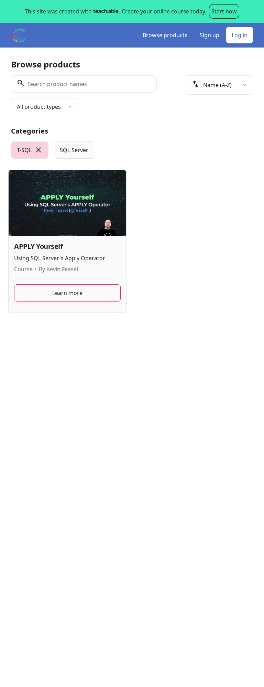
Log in (240, 35)
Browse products (165, 35)
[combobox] (44, 106)
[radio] (29, 150)
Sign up (209, 35)
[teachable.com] (105, 11)
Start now (224, 11)
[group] (132, 150)
